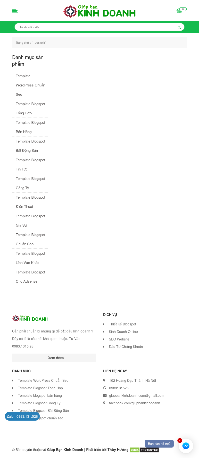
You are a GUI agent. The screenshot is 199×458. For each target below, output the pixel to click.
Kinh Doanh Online (123, 331)
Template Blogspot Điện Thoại (30, 202)
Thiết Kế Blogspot (122, 324)
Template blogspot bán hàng (40, 395)
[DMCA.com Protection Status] (144, 449)
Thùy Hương (119, 449)
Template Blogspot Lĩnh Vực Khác (30, 258)
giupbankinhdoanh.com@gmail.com (136, 395)
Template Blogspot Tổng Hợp (30, 108)
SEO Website (119, 339)
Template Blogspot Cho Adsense (30, 276)
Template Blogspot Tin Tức (30, 164)
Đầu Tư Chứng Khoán (126, 346)
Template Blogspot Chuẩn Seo (30, 239)
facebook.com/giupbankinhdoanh (134, 402)
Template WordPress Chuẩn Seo (30, 85)
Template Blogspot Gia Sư (30, 220)
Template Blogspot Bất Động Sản (30, 145)
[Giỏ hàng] (179, 11)
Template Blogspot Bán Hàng (30, 127)
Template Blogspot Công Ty (30, 183)
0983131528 (119, 387)
